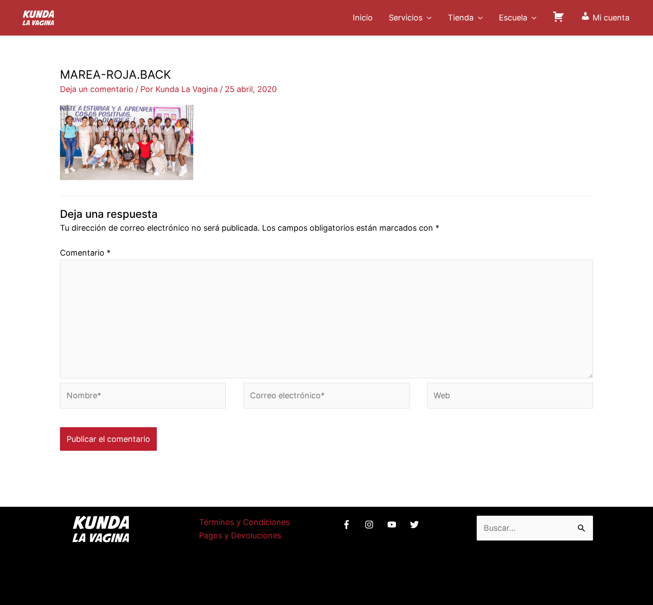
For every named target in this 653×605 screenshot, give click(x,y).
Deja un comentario (96, 89)
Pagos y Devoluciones (240, 535)
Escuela (513, 17)
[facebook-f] (348, 524)
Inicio (363, 17)
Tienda (461, 17)
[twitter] (416, 524)
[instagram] (370, 524)
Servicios (405, 17)
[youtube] (393, 524)
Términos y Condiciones (244, 522)
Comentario (85, 252)
